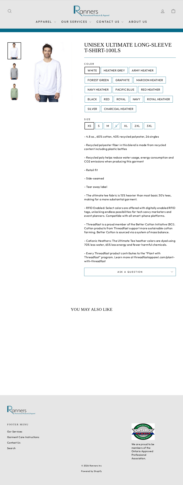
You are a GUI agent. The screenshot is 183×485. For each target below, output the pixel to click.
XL (126, 126)
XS (89, 126)
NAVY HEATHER (98, 89)
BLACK (92, 99)
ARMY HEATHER (143, 70)
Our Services (75, 21)
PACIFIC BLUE (124, 89)
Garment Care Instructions (23, 437)
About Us (138, 21)
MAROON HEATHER (149, 80)
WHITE (92, 70)
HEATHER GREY (114, 70)
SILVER (92, 109)
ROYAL (121, 99)
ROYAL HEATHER (158, 99)
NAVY (136, 99)
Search (11, 448)
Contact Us (109, 21)
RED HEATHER (150, 89)
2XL (137, 126)
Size (87, 119)
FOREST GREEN (98, 80)
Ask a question (130, 271)
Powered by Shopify (91, 471)
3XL (149, 126)
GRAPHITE (122, 80)
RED (107, 99)
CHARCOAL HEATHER (118, 109)
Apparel (44, 21)
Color (89, 63)
